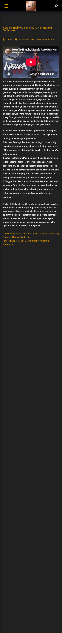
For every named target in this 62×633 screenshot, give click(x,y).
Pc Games (24, 39)
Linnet (9, 39)
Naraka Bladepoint (45, 39)
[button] (6, 5)
